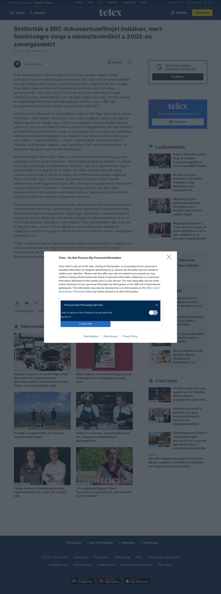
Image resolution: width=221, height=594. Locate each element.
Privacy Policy (130, 336)
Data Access (110, 336)
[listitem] (109, 305)
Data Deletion (91, 336)
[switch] (153, 312)
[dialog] (110, 297)
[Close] (170, 258)
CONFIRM (85, 324)
